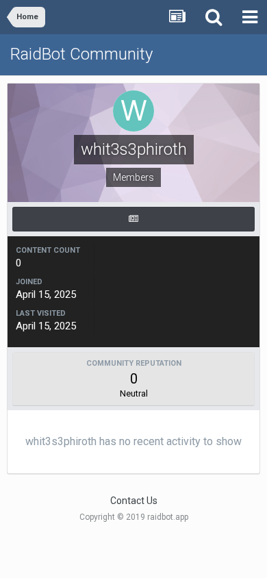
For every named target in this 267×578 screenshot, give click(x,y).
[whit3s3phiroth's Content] (133, 219)
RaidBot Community (81, 54)
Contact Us (133, 500)
